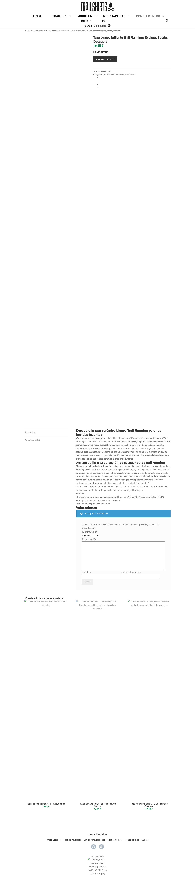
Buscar (145, 840)
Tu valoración (90, 539)
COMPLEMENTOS (148, 16)
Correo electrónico (132, 572)
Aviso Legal (52, 840)
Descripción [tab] (29, 432)
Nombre (87, 572)
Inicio (29, 31)
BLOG (102, 21)
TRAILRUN (59, 16)
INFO (84, 21)
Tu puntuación (90, 531)
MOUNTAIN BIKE (114, 16)
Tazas (53, 31)
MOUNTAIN (84, 16)
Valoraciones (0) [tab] (32, 440)
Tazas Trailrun (63, 31)
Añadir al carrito (105, 59)
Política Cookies (115, 840)
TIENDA (36, 16)
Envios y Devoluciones (94, 840)
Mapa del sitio (132, 840)
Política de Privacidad (71, 840)
